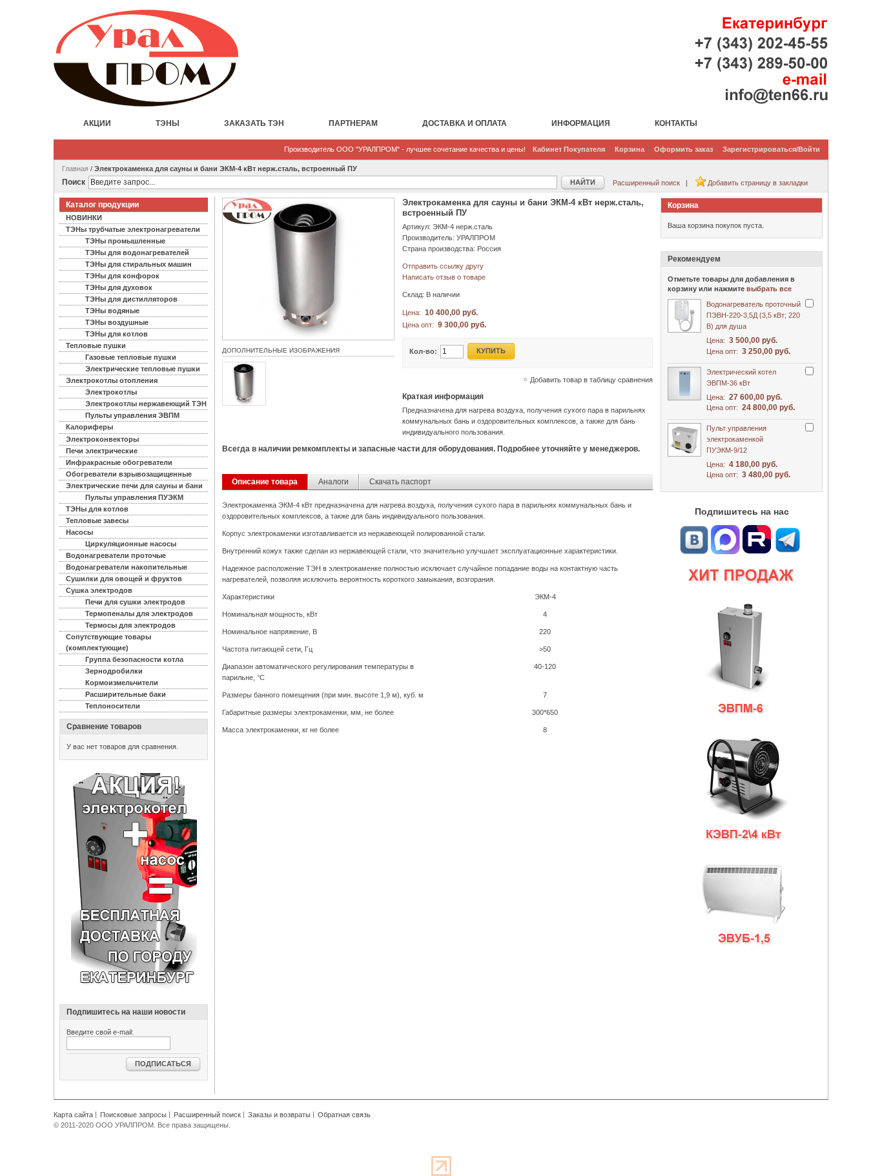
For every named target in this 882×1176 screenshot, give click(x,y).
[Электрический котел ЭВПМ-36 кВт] (684, 383)
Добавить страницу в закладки (758, 183)
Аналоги (333, 481)
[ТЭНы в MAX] (726, 530)
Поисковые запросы (133, 1115)
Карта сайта (73, 1115)
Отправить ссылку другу (443, 266)
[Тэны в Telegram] (788, 530)
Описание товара (265, 481)
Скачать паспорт (400, 481)
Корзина (629, 149)
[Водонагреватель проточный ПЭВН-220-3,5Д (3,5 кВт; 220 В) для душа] (684, 316)
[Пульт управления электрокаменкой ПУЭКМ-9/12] (684, 440)
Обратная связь (344, 1115)
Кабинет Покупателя (569, 149)
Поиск (73, 182)
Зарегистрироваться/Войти (771, 149)
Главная (75, 168)
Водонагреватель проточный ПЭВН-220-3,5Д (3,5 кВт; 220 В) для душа (753, 315)
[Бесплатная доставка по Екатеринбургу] (134, 777)
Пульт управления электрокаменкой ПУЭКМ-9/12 (736, 439)
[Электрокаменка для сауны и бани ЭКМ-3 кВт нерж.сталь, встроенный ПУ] (308, 203)
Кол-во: (423, 351)
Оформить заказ (683, 149)
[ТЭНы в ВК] (694, 530)
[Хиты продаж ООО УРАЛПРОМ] (742, 762)
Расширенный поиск (646, 183)
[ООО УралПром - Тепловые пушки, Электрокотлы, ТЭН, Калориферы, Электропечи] (146, 58)
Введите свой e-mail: (100, 1032)
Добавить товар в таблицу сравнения (591, 380)
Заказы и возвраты (279, 1115)
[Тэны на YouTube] (757, 530)
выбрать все (769, 289)
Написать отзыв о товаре (444, 277)
